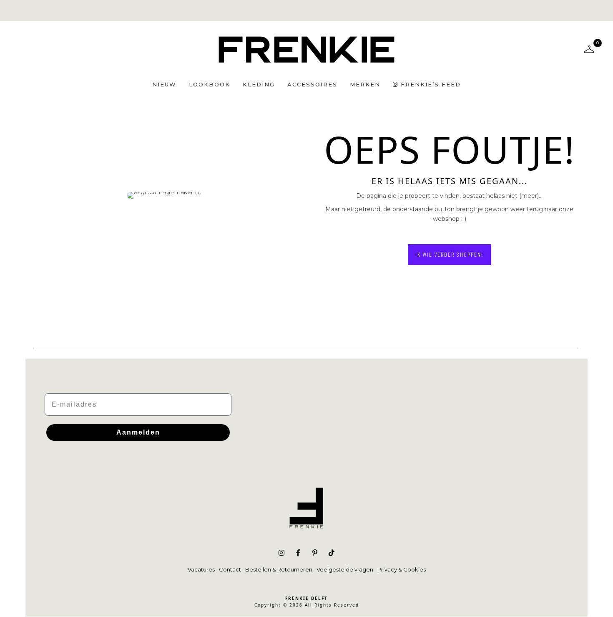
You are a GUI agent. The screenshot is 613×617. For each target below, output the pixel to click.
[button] (449, 254)
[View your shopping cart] (589, 49)
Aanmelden (138, 432)
